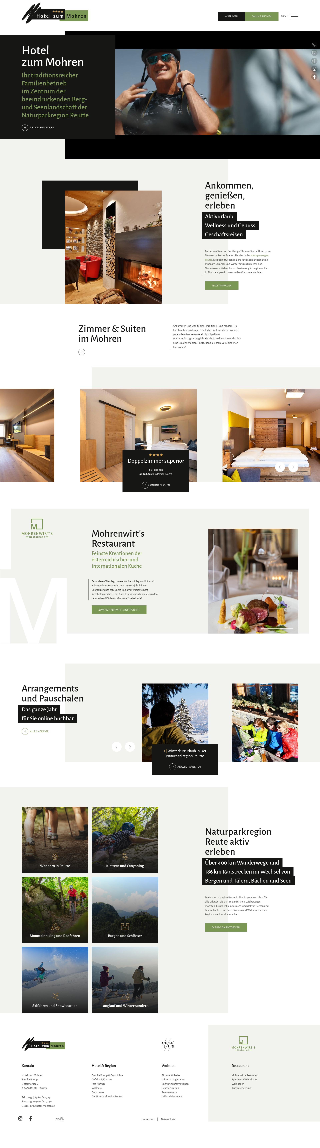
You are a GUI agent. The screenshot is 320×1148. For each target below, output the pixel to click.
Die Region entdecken (226, 927)
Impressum (148, 1119)
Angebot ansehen (189, 766)
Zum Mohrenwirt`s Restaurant (119, 609)
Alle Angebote (39, 731)
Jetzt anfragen (222, 285)
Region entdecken (42, 127)
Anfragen (231, 16)
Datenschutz (168, 1119)
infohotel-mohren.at (42, 1105)
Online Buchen (262, 16)
